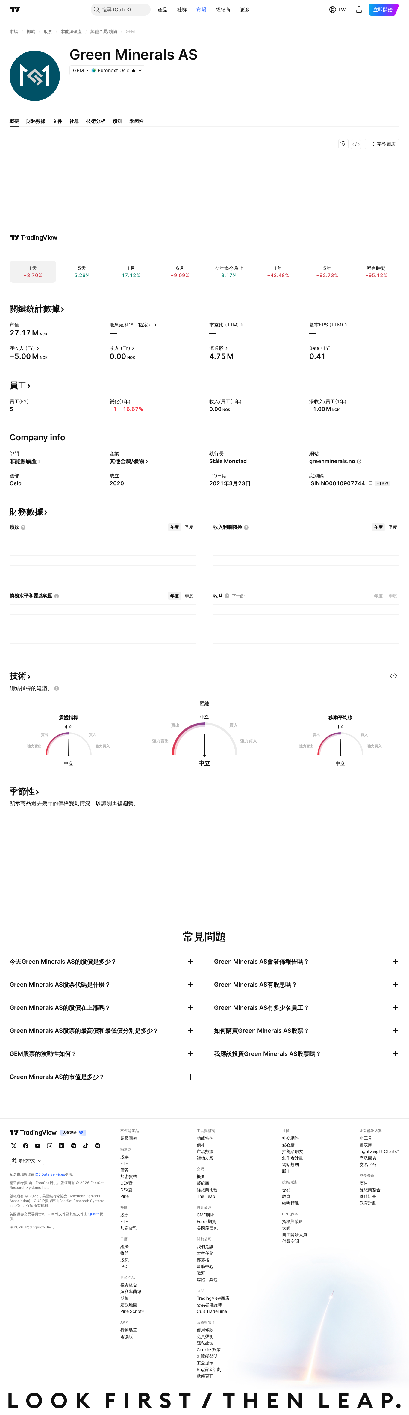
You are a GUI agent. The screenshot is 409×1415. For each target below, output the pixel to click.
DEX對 (126, 1189)
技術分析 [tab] (95, 121)
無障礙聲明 (207, 1356)
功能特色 (205, 1138)
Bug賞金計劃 (209, 1369)
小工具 (366, 1138)
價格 (201, 1144)
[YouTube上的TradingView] (38, 1146)
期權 (124, 1298)
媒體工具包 (207, 1279)
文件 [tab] (57, 121)
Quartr (93, 1214)
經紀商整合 (370, 1189)
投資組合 (128, 1284)
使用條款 (205, 1329)
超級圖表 (128, 1138)
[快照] (343, 144)
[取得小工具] (356, 144)
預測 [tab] (117, 121)
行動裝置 (128, 1329)
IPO (124, 1266)
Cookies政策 (209, 1349)
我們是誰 (205, 1246)
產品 (163, 10)
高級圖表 (368, 1157)
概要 (201, 1176)
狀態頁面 (205, 1375)
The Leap (206, 1196)
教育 (286, 1196)
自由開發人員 (294, 1234)
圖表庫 (366, 1144)
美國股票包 (207, 1227)
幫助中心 (205, 1266)
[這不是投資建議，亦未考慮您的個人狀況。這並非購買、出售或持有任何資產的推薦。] (56, 688)
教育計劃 (368, 1202)
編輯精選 (290, 1202)
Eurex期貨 (206, 1221)
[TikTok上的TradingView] (85, 1146)
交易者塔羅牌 (209, 1304)
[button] (172, 10)
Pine (124, 1196)
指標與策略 (292, 1221)
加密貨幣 (128, 1176)
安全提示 (205, 1362)
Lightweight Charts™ (379, 1151)
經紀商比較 (207, 1189)
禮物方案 (205, 1157)
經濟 (124, 1246)
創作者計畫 (292, 1157)
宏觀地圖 (128, 1304)
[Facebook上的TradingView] (26, 1146)
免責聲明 (205, 1336)
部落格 (203, 1259)
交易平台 (368, 1164)
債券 (124, 1169)
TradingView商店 (213, 1298)
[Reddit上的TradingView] (97, 1146)
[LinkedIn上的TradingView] (61, 1146)
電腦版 (126, 1336)
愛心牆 (288, 1144)
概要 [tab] (14, 121)
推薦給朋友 (292, 1151)
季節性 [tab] (136, 121)
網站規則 (290, 1164)
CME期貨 (205, 1214)
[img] (133, 70)
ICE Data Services (50, 1174)
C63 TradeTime (212, 1311)
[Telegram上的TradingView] (73, 1146)
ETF (124, 1163)
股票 (124, 1156)
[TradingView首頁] (15, 9)
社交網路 (290, 1138)
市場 (201, 10)
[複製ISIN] (370, 483)
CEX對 (126, 1183)
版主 (286, 1171)
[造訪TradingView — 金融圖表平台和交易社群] (34, 237)
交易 (286, 1189)
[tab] (174, 527)
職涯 (201, 1272)
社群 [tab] (74, 121)
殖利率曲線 (130, 1291)
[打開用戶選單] (359, 10)
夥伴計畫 (368, 1196)
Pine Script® (132, 1311)
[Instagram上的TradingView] (50, 1146)
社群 (182, 10)
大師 (286, 1227)
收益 (124, 1253)
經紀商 (223, 10)
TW (342, 10)
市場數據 (205, 1151)
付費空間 (290, 1241)
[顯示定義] (23, 324)
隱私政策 (205, 1343)
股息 (124, 1259)
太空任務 (205, 1253)
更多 (245, 10)
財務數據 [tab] (36, 121)
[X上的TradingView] (14, 1146)
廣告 (364, 1183)
